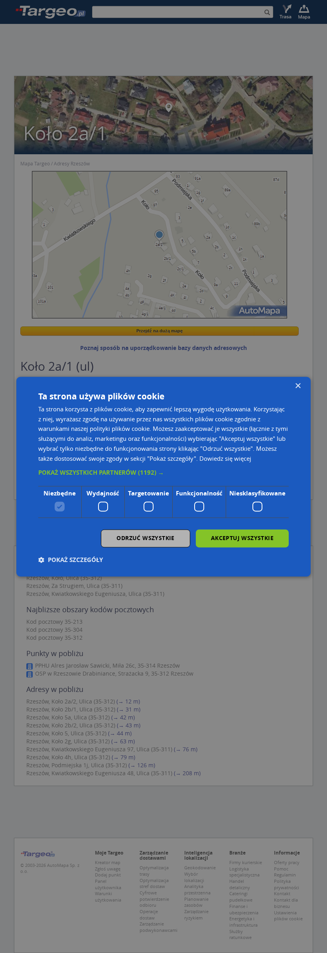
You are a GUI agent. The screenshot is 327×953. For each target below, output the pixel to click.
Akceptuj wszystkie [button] (242, 538)
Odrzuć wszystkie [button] (145, 538)
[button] (163, 473)
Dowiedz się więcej (225, 458)
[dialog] (163, 476)
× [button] (298, 386)
